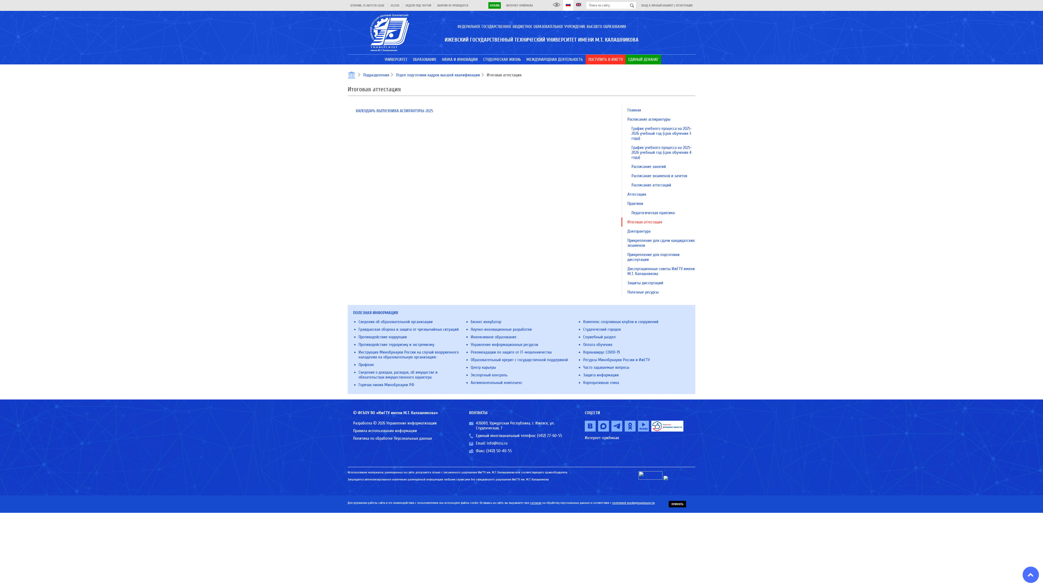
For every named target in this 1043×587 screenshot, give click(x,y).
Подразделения (376, 75)
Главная (634, 110)
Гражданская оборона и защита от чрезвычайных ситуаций (409, 329)
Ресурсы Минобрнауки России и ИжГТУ (616, 359)
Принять (677, 504)
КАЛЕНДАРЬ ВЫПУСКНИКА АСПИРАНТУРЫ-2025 (394, 110)
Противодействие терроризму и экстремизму (396, 344)
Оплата (494, 5)
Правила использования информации (385, 430)
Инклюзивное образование (493, 337)
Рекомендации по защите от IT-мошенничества (511, 352)
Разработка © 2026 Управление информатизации (395, 423)
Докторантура (639, 231)
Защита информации (601, 375)
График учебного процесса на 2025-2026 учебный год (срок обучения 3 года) (662, 133)
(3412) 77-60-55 (549, 435)
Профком (366, 364)
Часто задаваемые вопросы (606, 367)
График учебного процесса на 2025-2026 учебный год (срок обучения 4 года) (662, 152)
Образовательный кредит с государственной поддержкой (519, 359)
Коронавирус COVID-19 (601, 352)
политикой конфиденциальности (633, 503)
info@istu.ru (497, 443)
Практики (635, 203)
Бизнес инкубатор (486, 321)
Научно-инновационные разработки (501, 329)
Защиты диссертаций (645, 282)
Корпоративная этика (601, 382)
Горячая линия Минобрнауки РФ (386, 384)
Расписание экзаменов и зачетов (659, 175)
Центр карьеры (483, 367)
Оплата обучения (597, 344)
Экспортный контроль (489, 375)
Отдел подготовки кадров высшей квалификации (438, 75)
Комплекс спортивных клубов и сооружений (620, 321)
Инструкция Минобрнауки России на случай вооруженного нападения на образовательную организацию (409, 355)
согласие (536, 503)
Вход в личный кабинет (657, 5)
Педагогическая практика (653, 212)
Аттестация (636, 194)
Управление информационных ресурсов (504, 344)
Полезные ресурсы (643, 292)
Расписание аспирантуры (648, 119)
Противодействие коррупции (383, 337)
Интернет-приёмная (519, 5)
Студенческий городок (602, 329)
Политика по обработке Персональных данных (392, 438)
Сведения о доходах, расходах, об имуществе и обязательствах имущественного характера (398, 375)
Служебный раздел (599, 337)
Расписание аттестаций (651, 185)
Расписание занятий (649, 166)
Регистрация (684, 5)
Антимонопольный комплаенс (496, 382)
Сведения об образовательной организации (396, 321)
